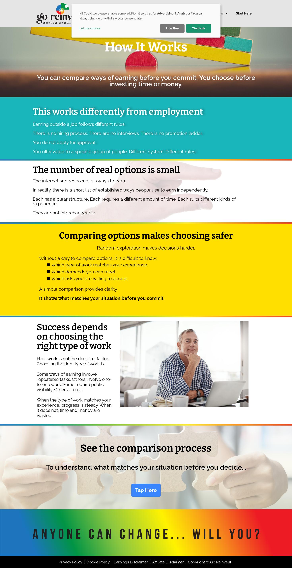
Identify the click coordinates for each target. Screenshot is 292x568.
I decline (172, 28)
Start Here (244, 13)
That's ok (198, 28)
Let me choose (89, 28)
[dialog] (146, 21)
